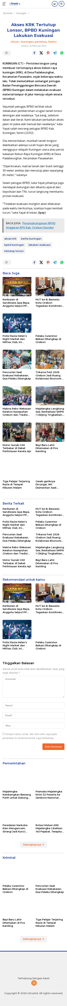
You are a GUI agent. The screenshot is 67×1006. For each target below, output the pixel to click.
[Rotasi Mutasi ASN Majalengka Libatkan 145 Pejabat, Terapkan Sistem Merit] (50, 812)
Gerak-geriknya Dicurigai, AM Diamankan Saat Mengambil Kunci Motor (47, 484)
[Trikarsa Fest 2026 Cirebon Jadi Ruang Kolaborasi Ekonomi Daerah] (50, 359)
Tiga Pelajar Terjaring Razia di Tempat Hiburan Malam (16, 484)
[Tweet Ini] (41, 53)
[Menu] (5, 4)
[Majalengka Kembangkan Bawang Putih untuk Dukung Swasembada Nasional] (17, 778)
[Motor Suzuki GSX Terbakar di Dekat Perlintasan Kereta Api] (17, 432)
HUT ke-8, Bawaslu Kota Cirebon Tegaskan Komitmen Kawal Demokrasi (49, 302)
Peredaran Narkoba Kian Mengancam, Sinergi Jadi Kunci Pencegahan (15, 828)
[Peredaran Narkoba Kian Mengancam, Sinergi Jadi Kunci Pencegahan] (17, 812)
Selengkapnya (32, 844)
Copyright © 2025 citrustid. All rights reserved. (33, 993)
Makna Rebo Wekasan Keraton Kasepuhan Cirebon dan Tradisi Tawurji (17, 412)
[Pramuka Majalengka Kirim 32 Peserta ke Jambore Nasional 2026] (50, 778)
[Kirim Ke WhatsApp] (61, 53)
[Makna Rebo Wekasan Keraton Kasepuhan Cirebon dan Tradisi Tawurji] (17, 395)
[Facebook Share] (34, 53)
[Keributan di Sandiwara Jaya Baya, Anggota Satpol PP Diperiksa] (17, 286)
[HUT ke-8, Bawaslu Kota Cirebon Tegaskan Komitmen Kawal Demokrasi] (50, 286)
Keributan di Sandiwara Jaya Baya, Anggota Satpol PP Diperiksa (16, 302)
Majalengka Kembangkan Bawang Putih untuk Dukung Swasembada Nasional (17, 794)
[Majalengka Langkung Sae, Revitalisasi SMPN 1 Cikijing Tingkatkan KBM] (50, 395)
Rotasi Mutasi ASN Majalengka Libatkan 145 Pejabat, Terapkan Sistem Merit (49, 828)
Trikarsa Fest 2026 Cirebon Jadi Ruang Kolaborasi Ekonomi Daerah (48, 375)
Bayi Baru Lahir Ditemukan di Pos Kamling (47, 448)
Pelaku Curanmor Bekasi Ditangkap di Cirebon (48, 339)
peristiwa (41, 41)
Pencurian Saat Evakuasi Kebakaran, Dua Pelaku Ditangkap (17, 375)
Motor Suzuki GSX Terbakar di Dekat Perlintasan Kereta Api (17, 448)
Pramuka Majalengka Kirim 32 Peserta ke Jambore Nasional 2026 (49, 794)
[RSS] (34, 983)
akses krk (10, 238)
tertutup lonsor (14, 251)
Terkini (52, 41)
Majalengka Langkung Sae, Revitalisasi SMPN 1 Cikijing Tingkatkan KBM (50, 412)
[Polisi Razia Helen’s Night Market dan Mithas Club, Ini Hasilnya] (17, 323)
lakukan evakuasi (40, 244)
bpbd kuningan (14, 244)
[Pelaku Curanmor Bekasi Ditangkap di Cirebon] (50, 323)
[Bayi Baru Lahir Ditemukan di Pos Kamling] (50, 432)
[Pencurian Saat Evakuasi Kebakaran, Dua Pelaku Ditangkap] (17, 359)
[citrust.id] (14, 4)
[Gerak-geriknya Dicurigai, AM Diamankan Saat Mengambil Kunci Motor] (50, 468)
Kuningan (27, 41)
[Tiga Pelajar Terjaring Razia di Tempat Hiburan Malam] (17, 468)
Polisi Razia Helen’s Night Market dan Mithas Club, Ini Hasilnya (15, 339)
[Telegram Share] (55, 53)
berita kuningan (31, 238)
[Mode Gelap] (55, 4)
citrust (14, 41)
